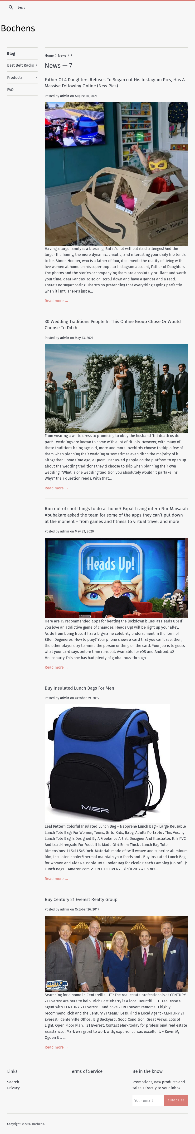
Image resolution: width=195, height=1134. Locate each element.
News (53, 66)
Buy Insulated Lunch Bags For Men (79, 688)
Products (22, 77)
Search (13, 1082)
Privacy (13, 1088)
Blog (11, 53)
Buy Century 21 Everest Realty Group (81, 899)
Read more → (56, 300)
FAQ (10, 89)
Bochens (38, 1124)
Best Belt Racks (22, 65)
